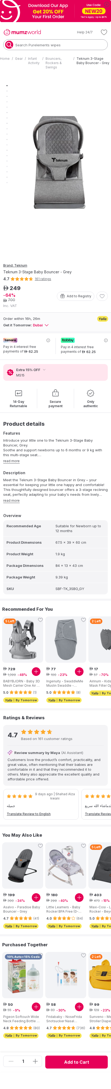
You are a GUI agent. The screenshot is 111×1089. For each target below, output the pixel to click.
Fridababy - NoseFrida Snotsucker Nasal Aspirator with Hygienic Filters (64, 1019)
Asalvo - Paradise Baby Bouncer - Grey (21, 909)
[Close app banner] (106, 4)
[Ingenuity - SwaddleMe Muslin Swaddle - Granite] (65, 639)
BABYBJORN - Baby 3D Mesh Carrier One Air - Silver (21, 683)
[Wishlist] (104, 32)
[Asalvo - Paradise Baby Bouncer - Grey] (22, 865)
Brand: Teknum (15, 265)
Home (5, 59)
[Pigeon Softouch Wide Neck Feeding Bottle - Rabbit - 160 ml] (22, 975)
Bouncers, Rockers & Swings (54, 63)
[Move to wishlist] (102, 296)
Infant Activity (34, 61)
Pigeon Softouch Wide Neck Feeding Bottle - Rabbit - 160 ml (21, 1019)
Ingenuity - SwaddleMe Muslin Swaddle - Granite (64, 683)
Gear (19, 59)
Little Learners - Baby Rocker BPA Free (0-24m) (63, 909)
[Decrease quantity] (11, 1061)
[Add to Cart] (36, 671)
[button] (81, 32)
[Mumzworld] (22, 32)
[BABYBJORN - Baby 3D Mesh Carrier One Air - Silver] (22, 639)
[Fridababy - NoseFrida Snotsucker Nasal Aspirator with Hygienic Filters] (65, 975)
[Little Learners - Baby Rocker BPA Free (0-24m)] (65, 865)
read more (11, 461)
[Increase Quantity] (35, 1061)
